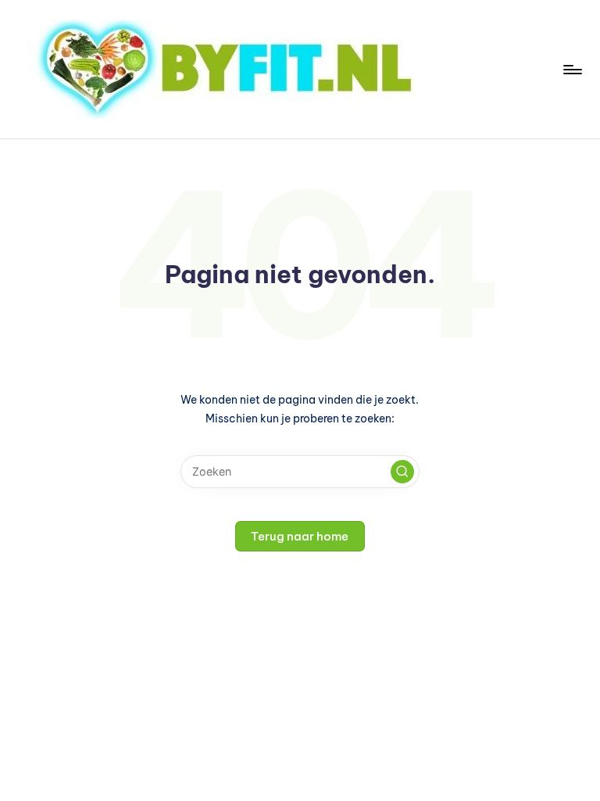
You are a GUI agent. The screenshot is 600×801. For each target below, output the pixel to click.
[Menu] (571, 69)
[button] (402, 471)
